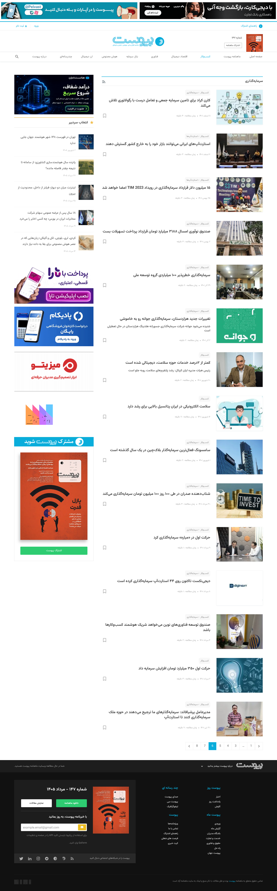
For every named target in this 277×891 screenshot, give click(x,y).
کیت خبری (173, 843)
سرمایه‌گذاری (192, 92)
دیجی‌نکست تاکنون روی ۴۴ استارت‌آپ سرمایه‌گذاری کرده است (163, 581)
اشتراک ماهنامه (233, 45)
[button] (17, 56)
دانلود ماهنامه (71, 803)
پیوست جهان (214, 853)
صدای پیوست (171, 797)
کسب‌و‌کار (204, 92)
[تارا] (53, 284)
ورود (36, 26)
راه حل (217, 848)
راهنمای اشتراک (249, 26)
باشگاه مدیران (213, 833)
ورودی (217, 824)
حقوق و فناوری (213, 843)
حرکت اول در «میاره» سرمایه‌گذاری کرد (182, 538)
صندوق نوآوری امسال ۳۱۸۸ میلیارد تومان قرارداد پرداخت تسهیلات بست (156, 231)
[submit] (82, 827)
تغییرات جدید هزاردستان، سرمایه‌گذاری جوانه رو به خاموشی (165, 319)
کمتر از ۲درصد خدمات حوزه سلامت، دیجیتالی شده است (167, 363)
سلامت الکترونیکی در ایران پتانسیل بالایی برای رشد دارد (169, 406)
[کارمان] (53, 414)
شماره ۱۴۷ (237, 38)
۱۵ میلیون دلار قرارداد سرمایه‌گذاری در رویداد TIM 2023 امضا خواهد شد (156, 188)
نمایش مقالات (36, 803)
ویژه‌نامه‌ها (173, 824)
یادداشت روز (214, 802)
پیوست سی (172, 802)
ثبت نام (20, 26)
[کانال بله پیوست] (69, 10)
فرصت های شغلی (169, 838)
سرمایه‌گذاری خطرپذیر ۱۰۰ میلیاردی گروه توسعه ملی (171, 275)
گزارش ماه (215, 829)
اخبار (218, 797)
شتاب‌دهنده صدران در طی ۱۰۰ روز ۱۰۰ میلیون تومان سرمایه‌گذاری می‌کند (156, 494)
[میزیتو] (53, 371)
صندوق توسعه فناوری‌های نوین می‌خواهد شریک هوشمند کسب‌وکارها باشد (157, 627)
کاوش (217, 806)
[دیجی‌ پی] (208, 10)
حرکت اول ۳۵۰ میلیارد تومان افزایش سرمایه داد (174, 669)
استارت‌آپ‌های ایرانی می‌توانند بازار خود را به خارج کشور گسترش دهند (158, 144)
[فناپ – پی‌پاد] (53, 326)
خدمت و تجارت (213, 838)
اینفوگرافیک (172, 806)
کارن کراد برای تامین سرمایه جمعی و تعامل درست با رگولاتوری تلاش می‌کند (159, 103)
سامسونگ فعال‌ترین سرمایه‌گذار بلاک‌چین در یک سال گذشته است (160, 450)
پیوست (231, 881)
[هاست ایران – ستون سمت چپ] (53, 94)
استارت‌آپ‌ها (192, 136)
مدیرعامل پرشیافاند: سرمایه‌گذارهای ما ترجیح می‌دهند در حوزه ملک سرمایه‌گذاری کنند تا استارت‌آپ (159, 715)
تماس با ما (173, 829)
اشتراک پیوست (54, 551)
